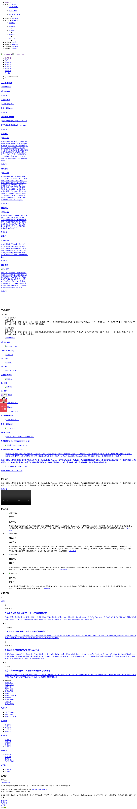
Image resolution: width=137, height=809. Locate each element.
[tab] (70, 321)
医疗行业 (4, 134)
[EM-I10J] (8, 379)
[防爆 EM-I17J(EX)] (12, 346)
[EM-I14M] (9, 355)
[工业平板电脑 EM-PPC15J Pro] (16, 466)
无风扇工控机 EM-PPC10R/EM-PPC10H (15, 441)
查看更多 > (5, 95)
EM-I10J (4, 383)
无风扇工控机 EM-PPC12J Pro (11, 449)
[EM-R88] (8, 395)
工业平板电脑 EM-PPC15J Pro (11, 471)
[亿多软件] (12, 54)
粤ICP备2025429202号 (39, 789)
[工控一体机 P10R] (11, 411)
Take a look (72, 551)
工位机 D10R (5, 432)
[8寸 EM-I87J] (10, 338)
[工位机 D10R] (10, 428)
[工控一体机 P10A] (12, 420)
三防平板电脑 (6, 83)
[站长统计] (3, 807)
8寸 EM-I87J (5, 342)
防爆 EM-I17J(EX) (7, 350)
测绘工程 (4, 265)
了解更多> (4, 489)
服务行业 (4, 236)
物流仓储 (4, 169)
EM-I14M (4, 359)
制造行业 (4, 208)
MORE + (4, 601)
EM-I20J (4, 366)
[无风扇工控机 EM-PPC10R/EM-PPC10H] (19, 437)
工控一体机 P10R (7, 415)
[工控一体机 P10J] (11, 403)
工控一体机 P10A (7, 424)
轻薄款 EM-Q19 (6, 375)
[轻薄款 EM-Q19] (11, 370)
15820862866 (5, 782)
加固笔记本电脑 (7, 117)
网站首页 (8, 2)
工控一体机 (5, 100)
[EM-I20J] (8, 363)
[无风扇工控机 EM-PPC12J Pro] (16, 445)
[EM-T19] (8, 387)
